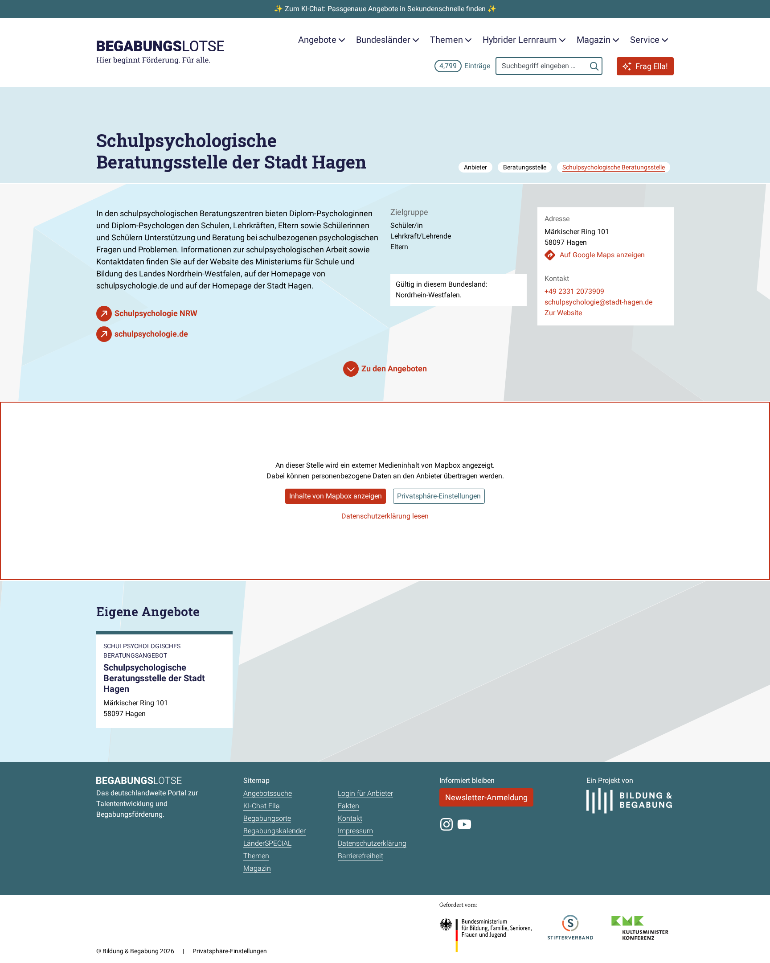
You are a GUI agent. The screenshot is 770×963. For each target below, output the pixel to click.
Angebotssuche (267, 793)
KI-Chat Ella (261, 806)
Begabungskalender (274, 831)
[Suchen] (594, 66)
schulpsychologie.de (151, 333)
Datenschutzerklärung (372, 843)
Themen (256, 856)
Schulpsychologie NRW (156, 313)
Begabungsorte (267, 818)
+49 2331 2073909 (574, 291)
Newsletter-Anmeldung (486, 797)
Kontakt (350, 818)
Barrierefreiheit (360, 856)
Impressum (355, 831)
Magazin (257, 868)
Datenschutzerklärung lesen (385, 516)
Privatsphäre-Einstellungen (439, 496)
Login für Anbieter (365, 793)
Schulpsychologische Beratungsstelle (613, 167)
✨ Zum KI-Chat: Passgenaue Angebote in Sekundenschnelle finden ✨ (385, 8)
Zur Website (563, 313)
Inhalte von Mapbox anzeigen (335, 496)
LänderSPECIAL (267, 843)
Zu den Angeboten (394, 368)
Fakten (348, 806)
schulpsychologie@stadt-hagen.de (598, 302)
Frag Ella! (651, 66)
